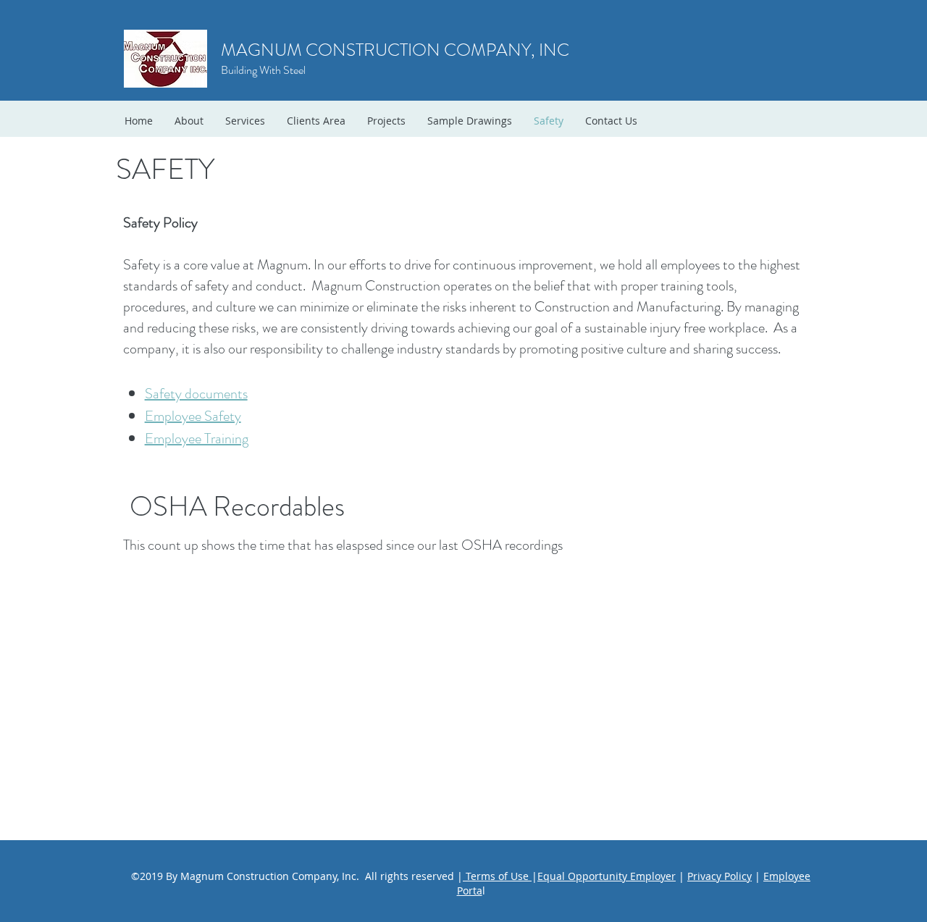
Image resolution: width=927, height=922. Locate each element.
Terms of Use (497, 876)
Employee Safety (193, 416)
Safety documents (196, 393)
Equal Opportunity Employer (606, 876)
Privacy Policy (719, 876)
